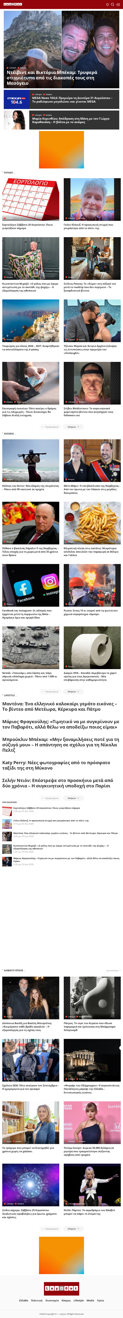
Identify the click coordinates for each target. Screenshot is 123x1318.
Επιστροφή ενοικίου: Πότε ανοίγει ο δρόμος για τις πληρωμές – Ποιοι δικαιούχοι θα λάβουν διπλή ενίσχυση (29, 412)
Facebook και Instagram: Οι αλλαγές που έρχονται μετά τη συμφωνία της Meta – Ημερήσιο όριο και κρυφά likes (27, 614)
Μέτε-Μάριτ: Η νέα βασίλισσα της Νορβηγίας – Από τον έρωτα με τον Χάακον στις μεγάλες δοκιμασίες (92, 489)
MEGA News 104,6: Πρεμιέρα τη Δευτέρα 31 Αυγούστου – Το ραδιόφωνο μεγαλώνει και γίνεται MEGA (72, 99)
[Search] (112, 4)
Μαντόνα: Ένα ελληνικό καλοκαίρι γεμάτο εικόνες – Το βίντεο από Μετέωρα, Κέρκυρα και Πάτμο (59, 706)
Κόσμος (10, 479)
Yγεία (9, 1141)
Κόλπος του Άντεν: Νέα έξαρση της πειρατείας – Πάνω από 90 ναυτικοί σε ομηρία (30, 487)
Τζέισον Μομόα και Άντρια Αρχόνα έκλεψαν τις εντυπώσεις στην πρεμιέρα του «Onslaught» (90, 349)
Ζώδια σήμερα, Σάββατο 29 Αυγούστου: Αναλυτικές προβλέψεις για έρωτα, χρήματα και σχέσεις (29, 1214)
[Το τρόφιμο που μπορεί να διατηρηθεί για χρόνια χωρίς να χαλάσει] (30, 1122)
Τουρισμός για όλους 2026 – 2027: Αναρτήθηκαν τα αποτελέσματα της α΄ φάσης (30, 347)
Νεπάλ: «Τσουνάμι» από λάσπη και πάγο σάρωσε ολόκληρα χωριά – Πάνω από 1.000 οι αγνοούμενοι (29, 676)
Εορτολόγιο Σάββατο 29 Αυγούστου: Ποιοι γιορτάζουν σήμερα (46, 808)
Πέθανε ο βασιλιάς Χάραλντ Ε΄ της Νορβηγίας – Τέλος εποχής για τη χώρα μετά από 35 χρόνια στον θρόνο (30, 552)
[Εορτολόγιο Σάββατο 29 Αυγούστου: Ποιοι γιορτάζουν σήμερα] (30, 199)
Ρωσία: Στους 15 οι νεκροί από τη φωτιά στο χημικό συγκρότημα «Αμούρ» (91, 612)
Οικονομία (21, 402)
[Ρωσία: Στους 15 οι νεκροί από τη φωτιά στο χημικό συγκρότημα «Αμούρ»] (92, 585)
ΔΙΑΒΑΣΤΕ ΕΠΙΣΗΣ (13, 970)
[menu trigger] (118, 4)
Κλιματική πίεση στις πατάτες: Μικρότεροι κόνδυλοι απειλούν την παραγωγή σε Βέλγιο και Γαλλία (91, 552)
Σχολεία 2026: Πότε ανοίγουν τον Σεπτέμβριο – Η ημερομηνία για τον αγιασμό (30, 1087)
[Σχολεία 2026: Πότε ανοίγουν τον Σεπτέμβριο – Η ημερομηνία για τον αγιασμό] (30, 1060)
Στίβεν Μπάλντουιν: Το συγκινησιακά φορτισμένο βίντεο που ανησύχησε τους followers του (88, 412)
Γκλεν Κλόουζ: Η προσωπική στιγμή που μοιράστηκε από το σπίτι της (88, 226)
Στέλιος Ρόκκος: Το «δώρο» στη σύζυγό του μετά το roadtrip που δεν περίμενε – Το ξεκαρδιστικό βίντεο (90, 287)
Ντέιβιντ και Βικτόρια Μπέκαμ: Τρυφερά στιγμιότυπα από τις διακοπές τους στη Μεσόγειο (52, 77)
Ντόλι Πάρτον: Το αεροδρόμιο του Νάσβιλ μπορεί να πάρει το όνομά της (89, 1212)
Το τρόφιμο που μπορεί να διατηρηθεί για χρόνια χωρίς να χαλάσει (28, 1149)
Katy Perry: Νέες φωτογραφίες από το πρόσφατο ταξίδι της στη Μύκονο (56, 765)
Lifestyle (12, 68)
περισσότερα (112, 970)
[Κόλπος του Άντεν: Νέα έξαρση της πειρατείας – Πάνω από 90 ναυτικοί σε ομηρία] (30, 460)
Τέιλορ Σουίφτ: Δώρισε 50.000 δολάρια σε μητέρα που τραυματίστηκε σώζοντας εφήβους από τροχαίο (89, 1151)
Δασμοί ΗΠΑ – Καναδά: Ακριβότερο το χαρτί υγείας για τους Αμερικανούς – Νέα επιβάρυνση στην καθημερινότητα (90, 676)
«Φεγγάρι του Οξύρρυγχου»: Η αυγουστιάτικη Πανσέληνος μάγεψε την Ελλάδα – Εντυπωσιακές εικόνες (91, 1089)
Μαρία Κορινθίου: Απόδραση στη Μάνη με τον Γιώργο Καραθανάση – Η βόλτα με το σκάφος (71, 120)
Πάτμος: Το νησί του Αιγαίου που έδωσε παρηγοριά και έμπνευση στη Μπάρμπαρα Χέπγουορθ (89, 1027)
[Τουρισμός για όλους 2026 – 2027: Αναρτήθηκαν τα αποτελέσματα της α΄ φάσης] (30, 320)
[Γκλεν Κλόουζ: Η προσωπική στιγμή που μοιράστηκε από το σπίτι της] (92, 199)
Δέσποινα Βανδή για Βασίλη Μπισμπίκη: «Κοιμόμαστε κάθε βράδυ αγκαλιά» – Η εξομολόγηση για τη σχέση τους (27, 1027)
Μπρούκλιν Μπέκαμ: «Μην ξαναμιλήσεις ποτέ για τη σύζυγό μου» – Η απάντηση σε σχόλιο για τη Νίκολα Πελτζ (60, 744)
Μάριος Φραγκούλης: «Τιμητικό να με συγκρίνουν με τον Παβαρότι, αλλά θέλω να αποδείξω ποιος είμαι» (60, 724)
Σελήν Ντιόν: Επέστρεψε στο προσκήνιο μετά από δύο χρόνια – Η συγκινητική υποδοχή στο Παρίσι (57, 783)
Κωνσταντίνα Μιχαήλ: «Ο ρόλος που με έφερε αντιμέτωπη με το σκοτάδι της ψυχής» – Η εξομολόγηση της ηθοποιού (30, 287)
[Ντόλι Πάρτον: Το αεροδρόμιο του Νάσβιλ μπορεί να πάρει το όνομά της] (92, 1185)
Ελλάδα (23, 68)
